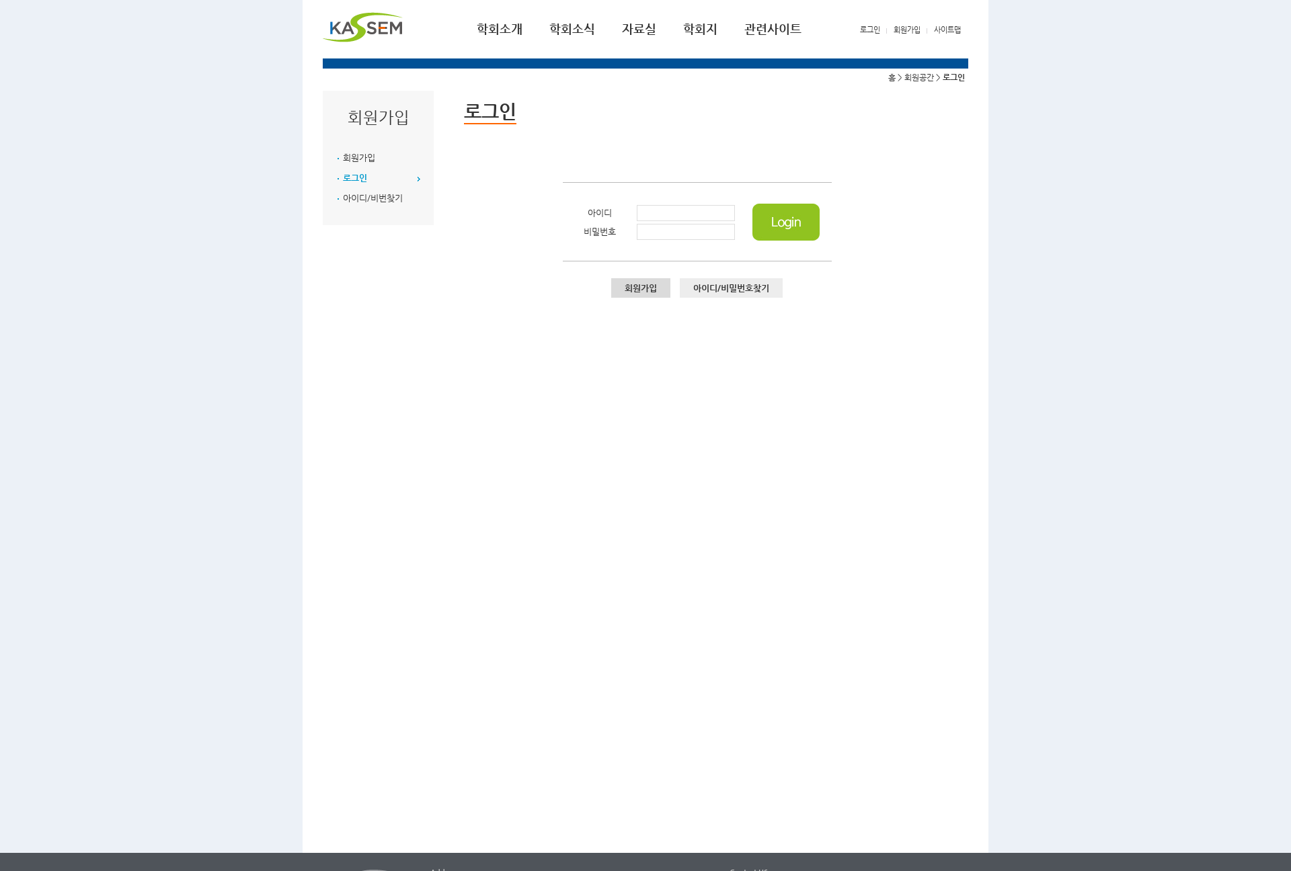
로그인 (870, 30)
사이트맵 (947, 30)
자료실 (639, 29)
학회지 (700, 29)
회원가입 (907, 30)
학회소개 (499, 29)
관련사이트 (772, 29)
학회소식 (572, 29)
